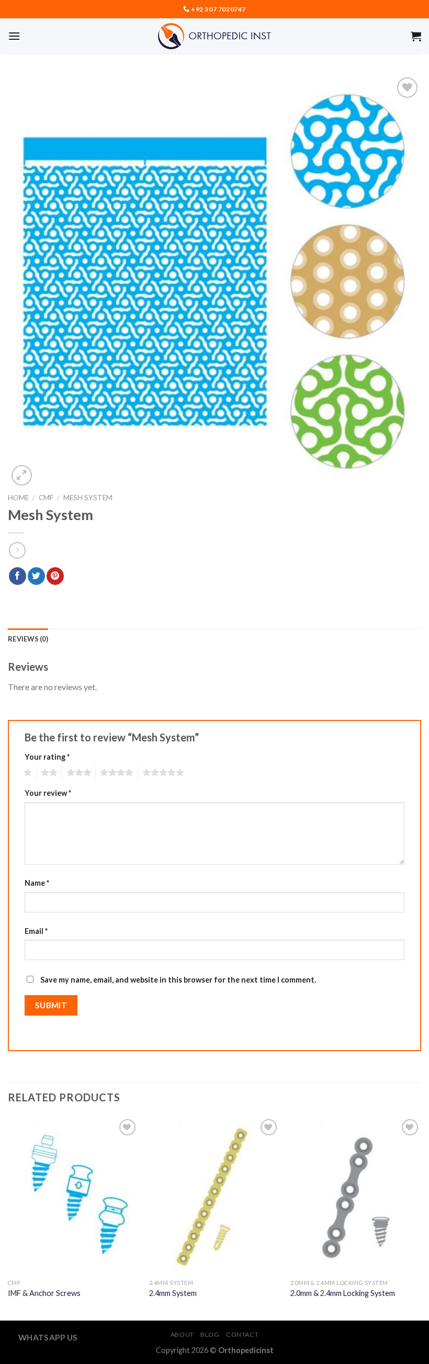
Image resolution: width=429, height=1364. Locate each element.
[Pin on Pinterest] (55, 576)
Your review (48, 792)
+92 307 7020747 (218, 9)
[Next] (420, 1217)
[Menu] (14, 36)
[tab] (28, 638)
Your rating (47, 756)
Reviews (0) (28, 639)
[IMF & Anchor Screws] (73, 1195)
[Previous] (8, 1217)
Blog (209, 1334)
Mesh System (87, 497)
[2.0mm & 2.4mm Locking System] (355, 1195)
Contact (242, 1334)
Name (37, 882)
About (182, 1334)
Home (18, 497)
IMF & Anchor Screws (44, 1293)
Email (36, 931)
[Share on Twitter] (36, 576)
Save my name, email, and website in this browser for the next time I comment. (178, 979)
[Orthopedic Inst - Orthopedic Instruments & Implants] (215, 36)
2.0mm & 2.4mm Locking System (342, 1293)
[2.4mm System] (214, 1195)
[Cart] (416, 36)
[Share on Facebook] (17, 576)
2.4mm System (173, 1293)
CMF (46, 497)
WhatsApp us (48, 1337)
